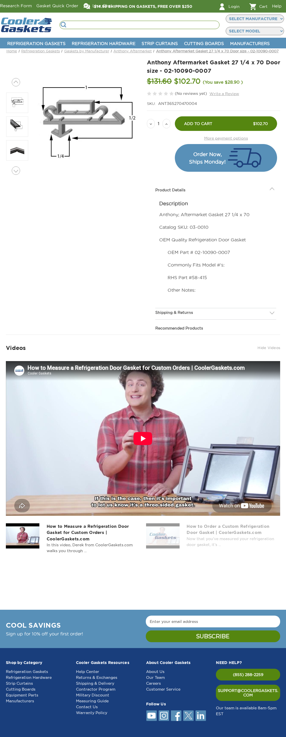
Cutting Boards (204, 43)
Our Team (155, 677)
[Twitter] (188, 715)
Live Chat (101, 5)
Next (16, 170)
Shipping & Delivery (95, 683)
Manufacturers (250, 43)
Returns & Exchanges (96, 677)
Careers (153, 683)
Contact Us (87, 707)
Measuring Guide (92, 701)
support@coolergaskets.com (248, 692)
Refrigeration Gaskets (36, 43)
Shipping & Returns (174, 300)
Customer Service (163, 689)
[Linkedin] (200, 715)
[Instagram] (164, 715)
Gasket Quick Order (57, 5)
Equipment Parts (22, 695)
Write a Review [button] (224, 93)
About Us (155, 671)
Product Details (170, 177)
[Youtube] (151, 715)
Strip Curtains (160, 43)
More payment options (226, 138)
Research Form (16, 5)
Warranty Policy (91, 712)
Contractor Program (95, 689)
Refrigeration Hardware (103, 43)
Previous (16, 82)
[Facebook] (176, 715)
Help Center (87, 671)
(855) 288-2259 (248, 674)
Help (277, 6)
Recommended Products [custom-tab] (179, 315)
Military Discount (92, 695)
